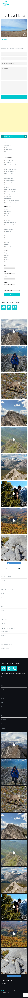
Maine (7, 187)
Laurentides (8, 185)
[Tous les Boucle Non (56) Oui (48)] (9, 268)
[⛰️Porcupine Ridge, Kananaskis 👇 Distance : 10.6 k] (14, 494)
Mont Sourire (3, 635)
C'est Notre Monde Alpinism (7, 576)
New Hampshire (9, 218)
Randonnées (7, 8)
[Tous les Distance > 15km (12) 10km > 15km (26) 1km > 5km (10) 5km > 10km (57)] (9, 279)
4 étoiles (8, 244)
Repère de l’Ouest (5, 992)
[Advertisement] (14, 117)
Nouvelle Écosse (9, 224)
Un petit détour (4, 619)
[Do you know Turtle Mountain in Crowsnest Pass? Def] (14, 413)
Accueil (3, 8)
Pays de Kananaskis (10, 171)
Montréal (8, 196)
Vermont (8, 231)
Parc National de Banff (11, 169)
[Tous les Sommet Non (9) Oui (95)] (9, 284)
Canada (8, 145)
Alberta (8, 211)
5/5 (6, 262)
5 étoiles (8, 246)
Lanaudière (8, 182)
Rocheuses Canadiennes (12, 200)
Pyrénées (8, 198)
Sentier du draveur (5, 648)
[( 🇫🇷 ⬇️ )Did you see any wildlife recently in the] (14, 386)
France (7, 151)
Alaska (7, 209)
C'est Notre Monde (5, 990)
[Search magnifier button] (25, 136)
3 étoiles (8, 242)
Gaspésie (8, 162)
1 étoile (7, 237)
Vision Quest (3, 639)
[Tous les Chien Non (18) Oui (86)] (9, 273)
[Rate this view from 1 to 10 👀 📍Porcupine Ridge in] (14, 467)
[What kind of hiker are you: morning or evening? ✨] (14, 359)
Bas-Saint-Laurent (10, 160)
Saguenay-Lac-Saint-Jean (12, 202)
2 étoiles (8, 240)
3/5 (7, 257)
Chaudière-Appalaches (11, 167)
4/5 (7, 259)
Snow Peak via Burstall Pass (6, 644)
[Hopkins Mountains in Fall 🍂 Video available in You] (14, 521)
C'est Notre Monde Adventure (7, 589)
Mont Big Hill (17, 8)
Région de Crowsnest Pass (12, 164)
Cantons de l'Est (9, 178)
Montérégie (8, 193)
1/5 (6, 253)
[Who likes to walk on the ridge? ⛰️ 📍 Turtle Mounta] (14, 440)
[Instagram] (14, 307)
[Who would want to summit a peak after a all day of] (14, 332)
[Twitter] (3, 307)
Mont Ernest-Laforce (5, 631)
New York (8, 220)
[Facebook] (9, 307)
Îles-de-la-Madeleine (11, 180)
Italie (7, 154)
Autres (7, 176)
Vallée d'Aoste (9, 229)
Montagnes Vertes (10, 191)
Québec (12, 8)
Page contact (3, 983)
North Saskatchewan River (6, 572)
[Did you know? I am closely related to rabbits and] (14, 548)
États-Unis (8, 149)
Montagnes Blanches (10, 189)
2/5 (7, 255)
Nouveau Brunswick (10, 222)
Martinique (8, 215)
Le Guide (3, 580)
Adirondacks (9, 173)
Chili (7, 147)
